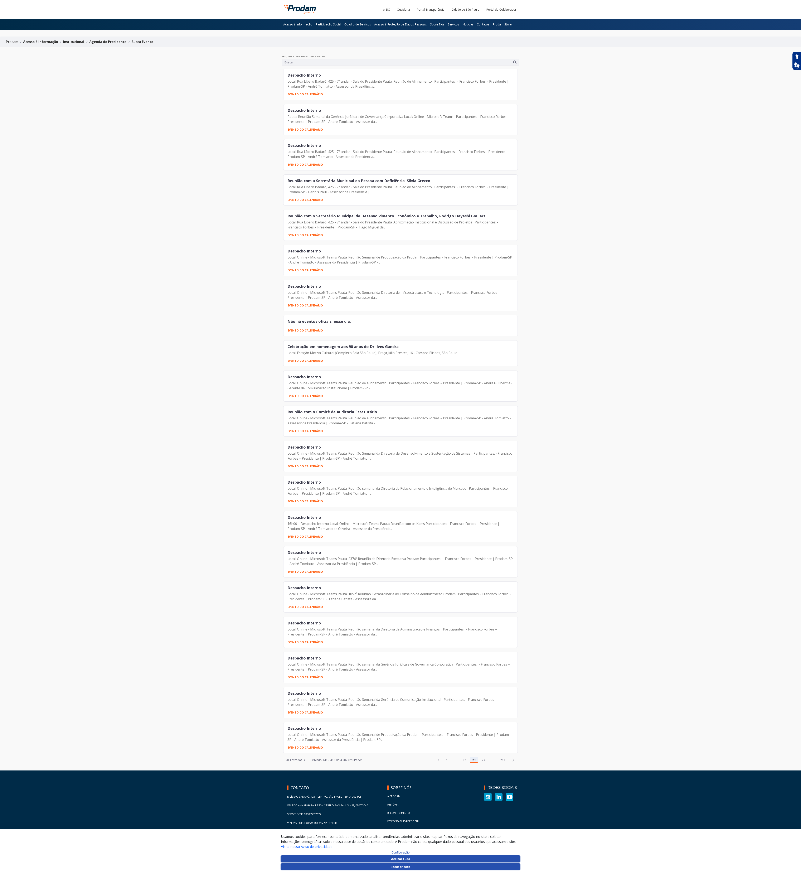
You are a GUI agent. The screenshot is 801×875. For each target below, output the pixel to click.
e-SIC (386, 9)
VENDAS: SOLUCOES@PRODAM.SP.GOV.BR (312, 823)
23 (475, 760)
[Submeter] (514, 62)
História (392, 804)
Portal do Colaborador (501, 9)
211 (504, 760)
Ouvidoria (403, 9)
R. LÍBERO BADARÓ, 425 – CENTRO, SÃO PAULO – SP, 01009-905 (324, 796)
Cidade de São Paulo (465, 9)
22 (465, 760)
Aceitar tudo (400, 859)
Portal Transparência (431, 9)
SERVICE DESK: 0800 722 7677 (304, 814)
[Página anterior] (438, 760)
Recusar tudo (400, 867)
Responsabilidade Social (403, 821)
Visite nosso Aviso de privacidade (306, 846)
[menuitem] (298, 24)
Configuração (401, 852)
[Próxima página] (513, 760)
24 (485, 760)
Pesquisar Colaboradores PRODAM (303, 56)
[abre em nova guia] (488, 796)
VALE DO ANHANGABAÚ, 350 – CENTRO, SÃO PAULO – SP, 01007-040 (327, 805)
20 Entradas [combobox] (294, 760)
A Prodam (393, 796)
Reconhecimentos (399, 813)
